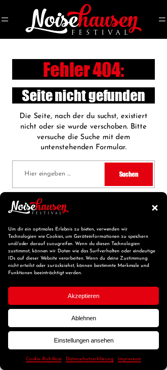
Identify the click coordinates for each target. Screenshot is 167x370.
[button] (155, 208)
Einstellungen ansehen (83, 340)
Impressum (129, 359)
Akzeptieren (83, 295)
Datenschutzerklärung (89, 359)
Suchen (128, 174)
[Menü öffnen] (5, 19)
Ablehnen (83, 318)
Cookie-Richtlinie (44, 359)
